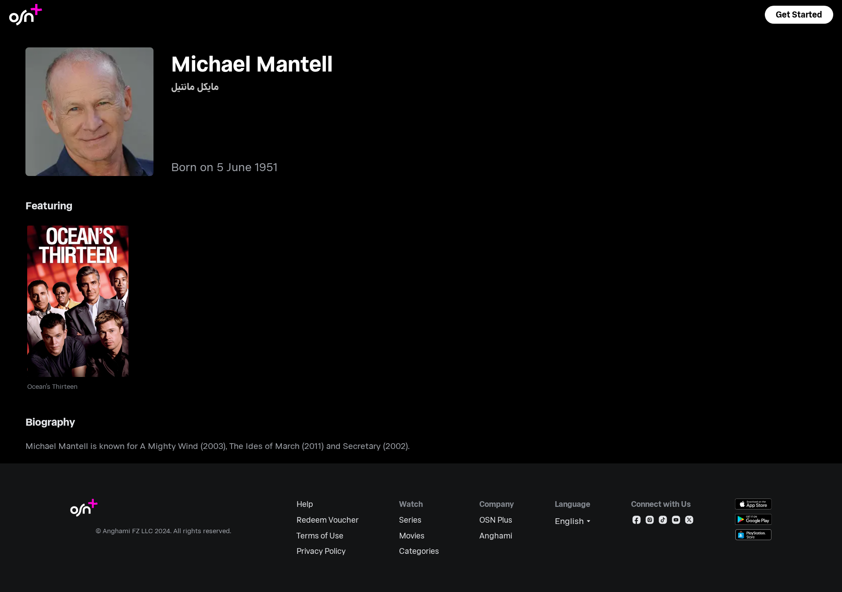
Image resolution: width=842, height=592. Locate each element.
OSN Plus (495, 519)
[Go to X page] (689, 521)
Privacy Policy (321, 550)
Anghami (495, 535)
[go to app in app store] (753, 504)
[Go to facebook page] (636, 521)
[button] (799, 15)
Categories (419, 550)
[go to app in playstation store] (753, 534)
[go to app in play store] (753, 519)
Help (304, 504)
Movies (412, 535)
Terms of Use (319, 535)
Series (410, 519)
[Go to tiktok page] (662, 521)
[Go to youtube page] (676, 521)
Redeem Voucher (327, 519)
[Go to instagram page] (649, 521)
